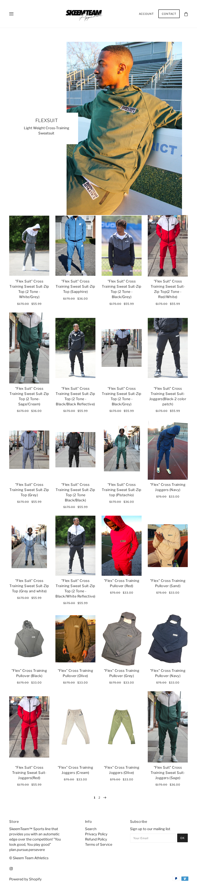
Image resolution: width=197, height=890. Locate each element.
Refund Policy (96, 839)
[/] (97, 14)
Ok (182, 838)
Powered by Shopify (25, 879)
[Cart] (186, 13)
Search (91, 829)
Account (146, 13)
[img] (11, 868)
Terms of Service (98, 844)
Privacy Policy (96, 834)
